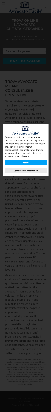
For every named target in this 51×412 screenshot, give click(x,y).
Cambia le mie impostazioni (26, 171)
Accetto (26, 163)
